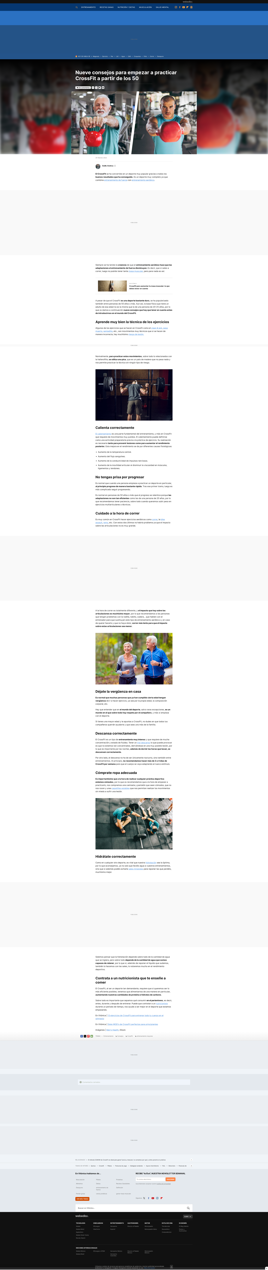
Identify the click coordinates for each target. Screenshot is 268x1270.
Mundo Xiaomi (80, 1238)
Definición (119, 1187)
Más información (149, 1268)
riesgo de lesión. (136, 334)
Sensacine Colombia (113, 1254)
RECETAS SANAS (106, 7)
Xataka (78, 1226)
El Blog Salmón (184, 1226)
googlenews (191, 7)
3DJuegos (96, 1226)
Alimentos (79, 1183)
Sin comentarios (84, 87)
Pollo (145, 56)
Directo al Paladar (133, 1226)
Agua (123, 56)
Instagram (176, 7)
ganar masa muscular (123, 1194)
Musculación (80, 1179)
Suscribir (170, 1179)
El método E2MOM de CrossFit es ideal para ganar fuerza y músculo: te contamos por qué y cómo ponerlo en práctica (127, 1160)
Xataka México (80, 1251)
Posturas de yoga (121, 1166)
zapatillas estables (121, 788)
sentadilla (108, 331)
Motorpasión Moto (151, 1229)
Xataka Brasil (80, 1254)
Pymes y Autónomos (183, 1230)
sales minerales (136, 869)
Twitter (96, 87)
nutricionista (162, 1003)
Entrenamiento (108, 1036)
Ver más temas (82, 1199)
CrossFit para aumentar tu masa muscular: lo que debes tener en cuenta (149, 287)
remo (105, 522)
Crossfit (101, 1166)
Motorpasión (149, 1226)
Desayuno (160, 56)
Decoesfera (165, 1229)
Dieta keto (172, 1166)
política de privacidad (164, 1184)
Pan (112, 56)
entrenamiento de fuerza (115, 180)
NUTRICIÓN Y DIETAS (126, 7)
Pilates (110, 1166)
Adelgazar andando (136, 1166)
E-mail (103, 87)
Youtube (183, 7)
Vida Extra (96, 1229)
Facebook (179, 7)
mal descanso (143, 742)
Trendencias (166, 1226)
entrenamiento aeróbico (143, 180)
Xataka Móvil (80, 1229)
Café (129, 56)
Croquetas (137, 56)
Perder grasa (80, 1194)
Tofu (164, 1166)
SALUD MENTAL (162, 7)
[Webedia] (188, 1)
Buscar (188, 1208)
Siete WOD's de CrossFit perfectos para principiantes (133, 1024)
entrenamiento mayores (145, 1036)
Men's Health (112, 1030)
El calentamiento (103, 434)
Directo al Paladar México (133, 1252)
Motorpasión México (149, 1252)
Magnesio (96, 56)
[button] (109, 165)
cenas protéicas (101, 1194)
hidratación (151, 862)
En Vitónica (133, 283)
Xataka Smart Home (82, 1235)
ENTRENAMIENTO (88, 7)
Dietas (98, 1183)
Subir (186, 1216)
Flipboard (187, 7)
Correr (152, 56)
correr (155, 519)
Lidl (117, 56)
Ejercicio (105, 56)
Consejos (120, 1036)
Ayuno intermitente (152, 1166)
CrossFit (130, 1036)
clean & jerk (156, 328)
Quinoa (93, 1166)
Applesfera (79, 1232)
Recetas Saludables (123, 1183)
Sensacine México (116, 1251)
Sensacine (113, 1226)
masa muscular (136, 271)
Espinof (112, 1229)
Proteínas (119, 1179)
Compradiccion (166, 1232)
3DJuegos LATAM (99, 1251)
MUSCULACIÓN (145, 7)
